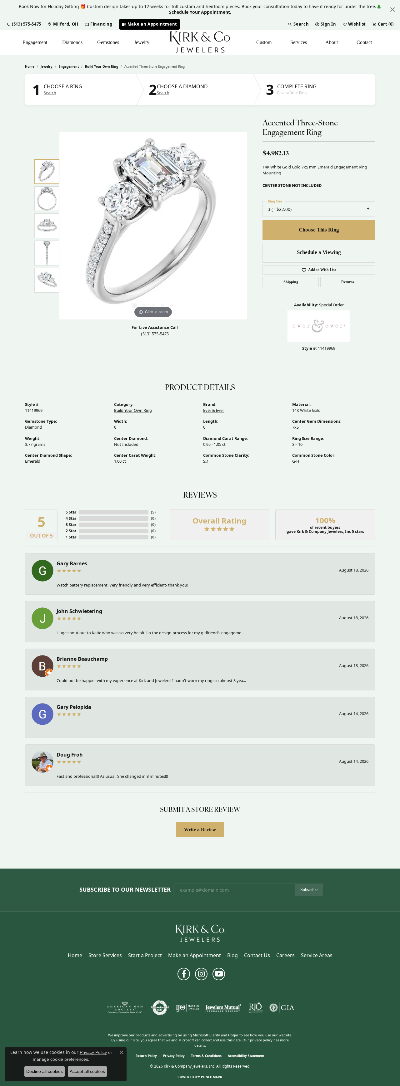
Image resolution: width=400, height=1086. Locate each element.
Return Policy (146, 1055)
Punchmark (211, 1077)
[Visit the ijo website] (187, 1007)
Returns (347, 282)
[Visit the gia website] (281, 1007)
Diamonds (72, 42)
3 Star (71, 524)
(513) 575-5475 (155, 334)
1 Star (71, 537)
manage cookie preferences (60, 1059)
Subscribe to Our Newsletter (125, 889)
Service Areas (316, 955)
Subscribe (309, 889)
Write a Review (200, 829)
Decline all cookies (44, 1071)
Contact (364, 42)
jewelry (46, 66)
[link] (63, 24)
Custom (264, 42)
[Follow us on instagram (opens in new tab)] (201, 974)
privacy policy (261, 1040)
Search (50, 93)
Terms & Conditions (206, 1055)
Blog (232, 955)
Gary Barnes (72, 563)
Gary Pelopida (74, 707)
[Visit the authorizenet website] (160, 1007)
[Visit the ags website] (125, 1007)
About (331, 42)
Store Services (105, 955)
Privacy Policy (174, 1055)
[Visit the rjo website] (255, 1007)
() (153, 512)
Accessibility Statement (246, 1055)
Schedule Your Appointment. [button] (200, 12)
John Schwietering (79, 611)
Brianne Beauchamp (82, 658)
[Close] (392, 9)
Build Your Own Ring (101, 66)
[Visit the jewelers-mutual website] (223, 1007)
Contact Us (257, 955)
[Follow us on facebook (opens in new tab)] (184, 974)
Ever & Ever (213, 410)
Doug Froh (70, 754)
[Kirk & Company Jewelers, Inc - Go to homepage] (200, 932)
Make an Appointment (194, 955)
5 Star (71, 512)
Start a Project (145, 955)
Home (29, 66)
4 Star (71, 518)
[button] (23, 24)
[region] (153, 225)
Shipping (290, 282)
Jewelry (141, 42)
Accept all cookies (87, 1071)
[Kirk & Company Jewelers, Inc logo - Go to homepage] (200, 42)
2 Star (71, 530)
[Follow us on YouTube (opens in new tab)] (218, 974)
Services (298, 42)
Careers (285, 955)
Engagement (34, 42)
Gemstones (108, 42)
